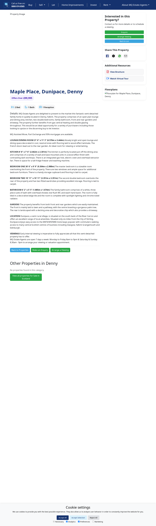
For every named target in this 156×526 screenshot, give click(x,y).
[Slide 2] (29, 82)
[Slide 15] (85, 82)
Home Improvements (73, 4)
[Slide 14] (81, 82)
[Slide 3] (33, 82)
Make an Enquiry (40, 250)
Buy (30, 4)
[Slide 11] (68, 82)
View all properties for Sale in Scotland (25, 277)
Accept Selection (78, 518)
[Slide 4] (37, 82)
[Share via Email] (125, 56)
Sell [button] (41, 4)
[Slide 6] (46, 82)
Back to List (124, 41)
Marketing (99, 522)
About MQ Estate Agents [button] (134, 4)
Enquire (124, 32)
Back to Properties (20, 250)
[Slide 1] (24, 82)
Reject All (93, 518)
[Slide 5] (42, 82)
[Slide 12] (72, 82)
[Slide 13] (76, 82)
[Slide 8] (55, 82)
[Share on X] (113, 56)
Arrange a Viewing (60, 250)
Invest (93, 4)
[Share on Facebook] (107, 56)
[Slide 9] (59, 82)
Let (53, 4)
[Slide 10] (63, 82)
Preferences (85, 522)
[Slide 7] (50, 82)
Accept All (63, 518)
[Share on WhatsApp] (119, 56)
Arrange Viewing (124, 37)
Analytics (72, 522)
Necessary (59, 522)
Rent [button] (106, 4)
